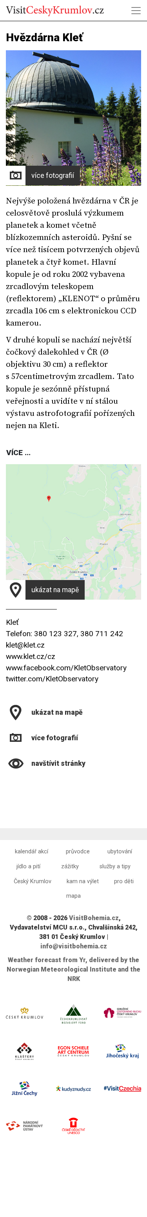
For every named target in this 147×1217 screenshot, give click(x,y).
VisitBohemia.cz (94, 918)
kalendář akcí (31, 851)
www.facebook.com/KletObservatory (66, 667)
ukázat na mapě (55, 590)
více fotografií (52, 175)
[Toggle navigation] (136, 10)
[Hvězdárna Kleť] (7, 782)
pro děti (124, 881)
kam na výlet (83, 881)
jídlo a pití (28, 866)
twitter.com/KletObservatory (52, 678)
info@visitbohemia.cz (73, 946)
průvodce (78, 851)
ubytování (119, 851)
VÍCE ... (18, 452)
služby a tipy (115, 866)
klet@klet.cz (25, 645)
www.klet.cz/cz (30, 656)
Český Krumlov (32, 881)
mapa (73, 896)
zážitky (70, 866)
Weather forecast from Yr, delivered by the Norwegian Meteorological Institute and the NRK (73, 969)
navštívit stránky (58, 763)
